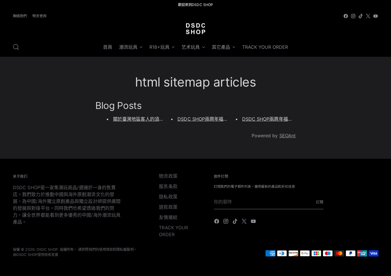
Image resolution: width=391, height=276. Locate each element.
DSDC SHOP (47, 249)
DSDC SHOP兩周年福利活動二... (276, 119)
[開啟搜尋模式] (16, 47)
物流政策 (168, 176)
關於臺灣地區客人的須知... (140, 119)
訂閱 (319, 202)
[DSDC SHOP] (195, 28)
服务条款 (168, 186)
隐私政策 (168, 196)
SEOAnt (287, 135)
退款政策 (168, 207)
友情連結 (168, 217)
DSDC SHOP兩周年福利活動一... (211, 119)
